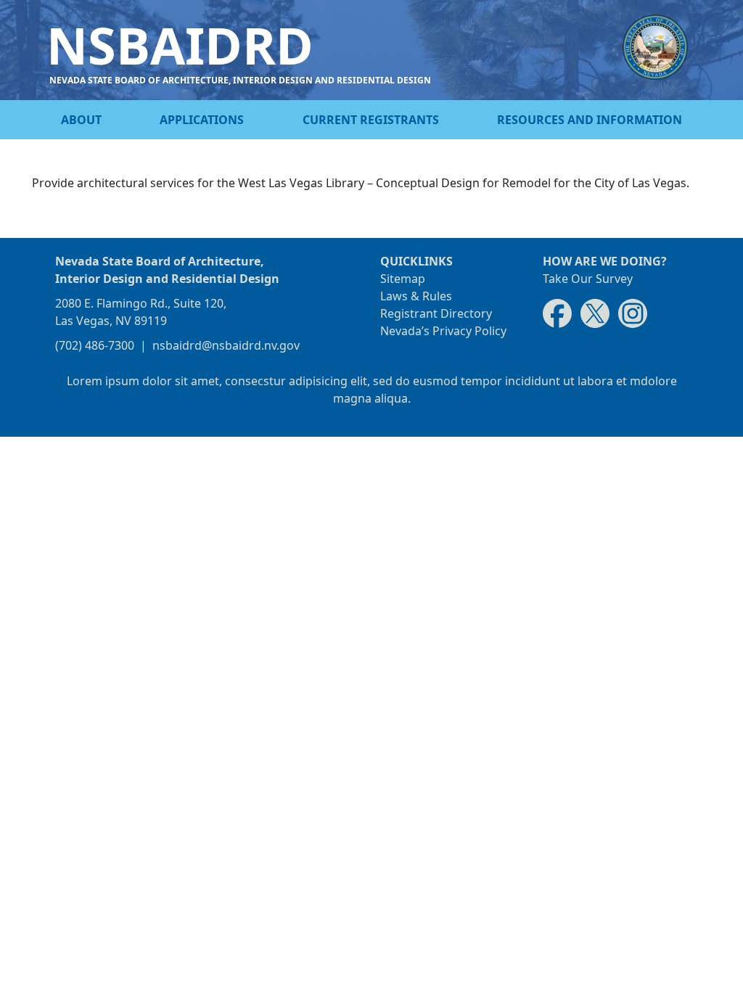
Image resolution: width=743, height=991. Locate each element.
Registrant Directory (436, 313)
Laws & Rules (416, 296)
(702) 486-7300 (94, 345)
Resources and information (589, 120)
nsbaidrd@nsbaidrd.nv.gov (226, 345)
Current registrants (371, 120)
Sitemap (402, 279)
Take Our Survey (588, 279)
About (81, 120)
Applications (202, 120)
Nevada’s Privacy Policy (443, 331)
